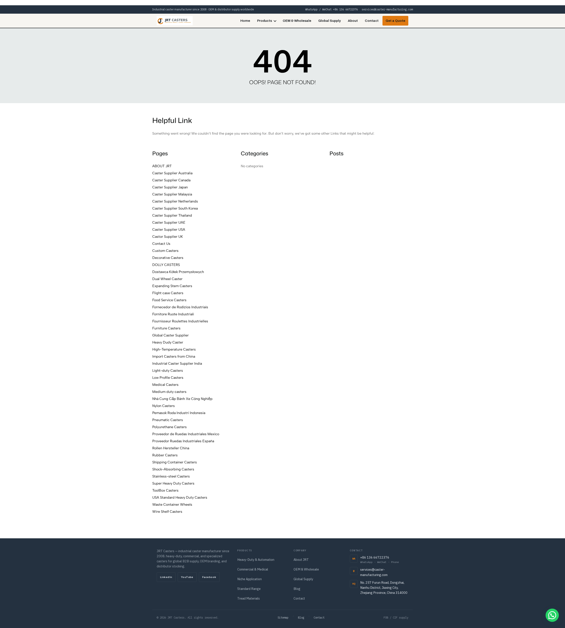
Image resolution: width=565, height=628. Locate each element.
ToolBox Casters (165, 490)
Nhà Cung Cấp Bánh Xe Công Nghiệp (182, 399)
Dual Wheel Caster (167, 279)
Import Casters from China (173, 356)
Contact (372, 20)
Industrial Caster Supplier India (177, 363)
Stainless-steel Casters (171, 476)
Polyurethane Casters (169, 427)
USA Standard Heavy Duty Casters (179, 497)
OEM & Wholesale (297, 20)
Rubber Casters (165, 455)
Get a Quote (395, 20)
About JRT (301, 559)
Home (245, 20)
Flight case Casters (167, 293)
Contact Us (161, 244)
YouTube (187, 577)
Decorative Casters (167, 258)
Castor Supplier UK (167, 236)
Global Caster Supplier (170, 335)
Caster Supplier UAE (168, 222)
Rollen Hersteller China (170, 448)
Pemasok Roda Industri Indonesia (178, 413)
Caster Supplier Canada (171, 180)
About (353, 20)
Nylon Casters (163, 406)
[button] (552, 615)
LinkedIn (166, 577)
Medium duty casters (169, 392)
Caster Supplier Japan (170, 187)
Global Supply (329, 20)
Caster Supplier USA (168, 229)
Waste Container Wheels (172, 504)
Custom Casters (165, 251)
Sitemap (283, 617)
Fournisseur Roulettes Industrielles (180, 321)
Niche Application (249, 579)
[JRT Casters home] (175, 20)
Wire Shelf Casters (167, 511)
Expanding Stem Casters (172, 286)
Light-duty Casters (167, 370)
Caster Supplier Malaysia (172, 194)
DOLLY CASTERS (166, 265)
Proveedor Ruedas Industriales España (183, 441)
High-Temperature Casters (174, 349)
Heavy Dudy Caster (167, 342)
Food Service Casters (169, 300)
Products (264, 20)
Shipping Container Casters (174, 462)
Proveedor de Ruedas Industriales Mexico (185, 434)
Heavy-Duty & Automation (255, 559)
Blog (297, 589)
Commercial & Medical (252, 569)
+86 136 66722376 (379, 559)
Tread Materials (248, 598)
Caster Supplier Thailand (172, 215)
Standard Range (249, 589)
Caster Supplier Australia (172, 173)
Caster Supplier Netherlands (175, 201)
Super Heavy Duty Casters (173, 483)
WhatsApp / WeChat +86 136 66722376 (331, 9)
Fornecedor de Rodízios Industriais (180, 307)
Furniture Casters (166, 328)
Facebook (209, 577)
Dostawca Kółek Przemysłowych (178, 272)
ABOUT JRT (162, 166)
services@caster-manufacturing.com (387, 9)
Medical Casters (165, 385)
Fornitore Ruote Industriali (173, 314)
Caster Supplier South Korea (175, 208)
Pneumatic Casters (167, 420)
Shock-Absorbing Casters (173, 469)
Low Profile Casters (167, 377)
